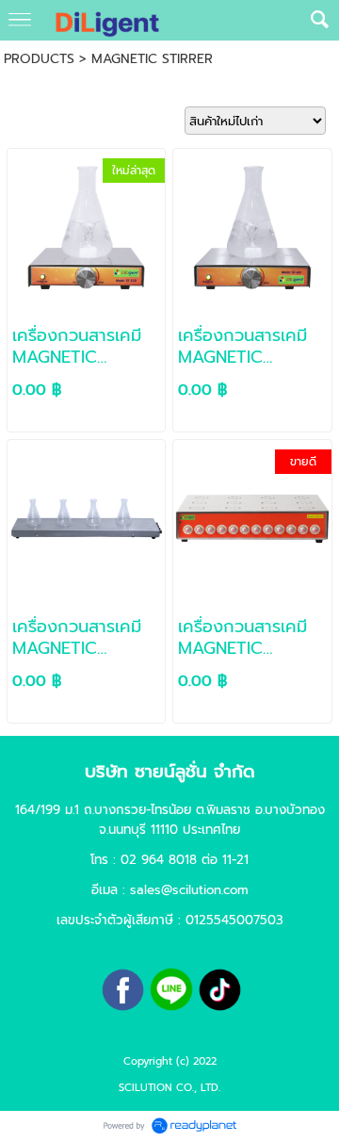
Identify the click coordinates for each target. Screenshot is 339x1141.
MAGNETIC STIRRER (152, 59)
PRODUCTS (39, 59)
